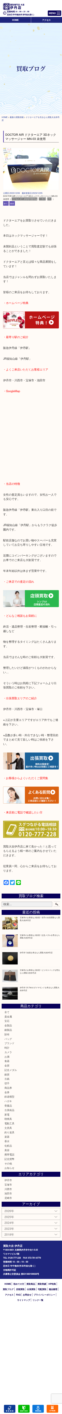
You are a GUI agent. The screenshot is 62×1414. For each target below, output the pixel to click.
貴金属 (8, 1016)
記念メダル (10, 1070)
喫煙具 (8, 1119)
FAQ (18, 1294)
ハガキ (8, 1101)
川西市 (8, 1189)
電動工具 (9, 1123)
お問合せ (27, 1294)
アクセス (46, 19)
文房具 (8, 1128)
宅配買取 (42, 1289)
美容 (12, 203)
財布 (6, 1034)
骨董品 (8, 1105)
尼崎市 (8, 1198)
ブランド (9, 1043)
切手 (6, 1083)
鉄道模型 (9, 1096)
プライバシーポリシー (44, 1294)
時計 (6, 1047)
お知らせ (9, 1168)
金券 (6, 1092)
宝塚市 (8, 1184)
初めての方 (18, 1283)
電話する (9, 1409)
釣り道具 (9, 1132)
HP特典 (52, 1283)
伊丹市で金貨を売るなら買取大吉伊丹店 (36, 952)
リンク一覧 (38, 1300)
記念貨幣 (9, 1159)
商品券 (8, 1087)
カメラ (8, 1052)
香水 (6, 1141)
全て (6, 203)
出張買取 (31, 1289)
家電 (6, 1114)
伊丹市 (8, 1180)
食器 (6, 1061)
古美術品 (9, 1110)
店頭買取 (20, 1289)
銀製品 (8, 1030)
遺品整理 (53, 1289)
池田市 (8, 1193)
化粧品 (8, 1145)
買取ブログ (8, 1289)
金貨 (6, 1065)
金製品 (8, 1025)
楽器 (6, 1136)
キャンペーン (52, 1409)
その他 (8, 1163)
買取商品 (30, 1283)
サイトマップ (23, 1300)
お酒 (6, 1056)
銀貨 (6, 1074)
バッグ (8, 1038)
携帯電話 (9, 1154)
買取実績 (42, 1283)
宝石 (6, 1021)
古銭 (6, 1078)
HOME (15, 19)
